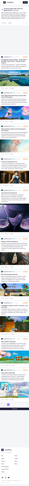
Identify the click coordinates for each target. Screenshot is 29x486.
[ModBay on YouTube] (2, 477)
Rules (2, 463)
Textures (25, 92)
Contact (3, 461)
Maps (16, 463)
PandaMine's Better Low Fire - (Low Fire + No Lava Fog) (14, 306)
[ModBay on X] (5, 477)
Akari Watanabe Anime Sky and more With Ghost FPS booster (13, 96)
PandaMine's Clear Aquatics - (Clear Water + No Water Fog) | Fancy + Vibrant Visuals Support (14, 61)
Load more (14, 408)
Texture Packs (5, 469)
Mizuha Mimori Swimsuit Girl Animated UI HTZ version (13, 129)
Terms (2, 482)
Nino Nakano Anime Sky (8, 341)
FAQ (2, 455)
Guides (16, 458)
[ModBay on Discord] (8, 477)
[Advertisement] (14, 40)
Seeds (2, 471)
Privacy (7, 482)
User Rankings (5, 466)
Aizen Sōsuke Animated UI (9, 193)
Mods (16, 461)
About (2, 458)
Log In (25, 2)
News (16, 455)
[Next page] (25, 404)
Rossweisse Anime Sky (8, 373)
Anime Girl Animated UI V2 (9, 162)
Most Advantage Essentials (9, 274)
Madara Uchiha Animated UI (9, 241)
